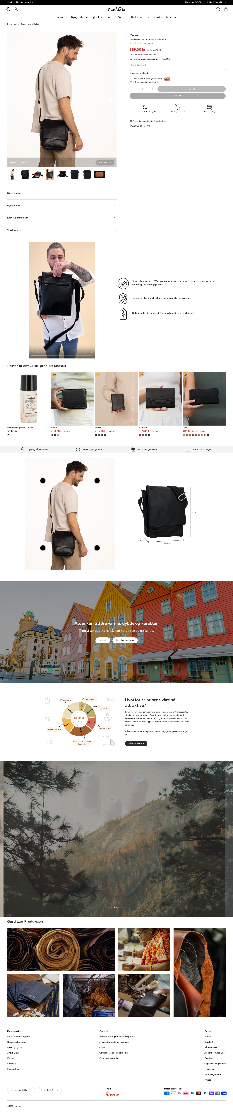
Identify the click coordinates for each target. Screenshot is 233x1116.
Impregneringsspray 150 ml (20, 427)
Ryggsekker (78, 17)
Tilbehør (134, 17)
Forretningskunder (212, 1074)
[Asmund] (160, 398)
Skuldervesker (26, 24)
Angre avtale (13, 1052)
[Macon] (116, 398)
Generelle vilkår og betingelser (113, 1052)
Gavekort (208, 1042)
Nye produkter (153, 17)
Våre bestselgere (136, 743)
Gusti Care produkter (125, 640)
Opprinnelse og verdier (215, 1063)
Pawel (54, 427)
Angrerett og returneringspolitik (114, 1042)
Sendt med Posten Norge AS (20, 2)
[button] (8, 9)
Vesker (61, 17)
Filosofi (207, 1036)
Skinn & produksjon (128, 856)
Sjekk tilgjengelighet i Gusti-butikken (150, 121)
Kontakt (11, 1058)
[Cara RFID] (202, 435)
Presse (207, 1079)
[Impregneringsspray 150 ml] (28, 398)
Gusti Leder (17, 1106)
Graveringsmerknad (139, 73)
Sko (120, 17)
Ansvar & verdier (103, 856)
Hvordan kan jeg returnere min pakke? (117, 1036)
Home (9, 24)
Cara (185, 427)
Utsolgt (192, 89)
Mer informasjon (106, 162)
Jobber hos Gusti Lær (214, 1052)
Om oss (103, 1047)
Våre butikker (210, 1047)
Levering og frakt (15, 1047)
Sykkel (95, 17)
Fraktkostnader (149, 54)
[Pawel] (72, 398)
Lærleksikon (13, 1069)
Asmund (143, 427)
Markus (36, 24)
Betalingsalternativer (17, 1042)
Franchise (208, 1058)
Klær (109, 17)
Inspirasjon (209, 1069)
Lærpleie (103, 640)
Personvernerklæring (109, 1058)
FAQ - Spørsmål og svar (18, 1036)
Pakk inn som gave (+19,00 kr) (147, 78)
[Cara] (204, 398)
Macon (98, 427)
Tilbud (169, 17)
